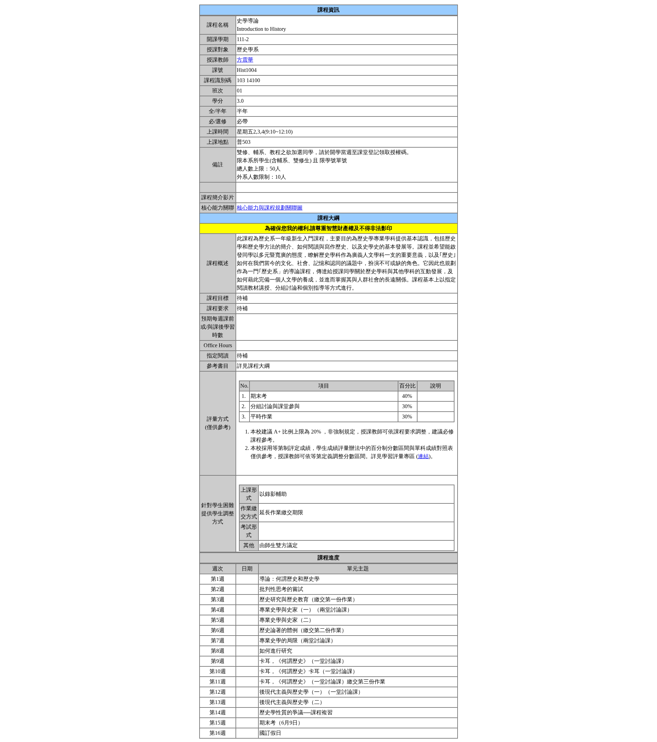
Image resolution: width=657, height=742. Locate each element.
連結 (423, 456)
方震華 (245, 60)
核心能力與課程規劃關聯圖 (269, 208)
